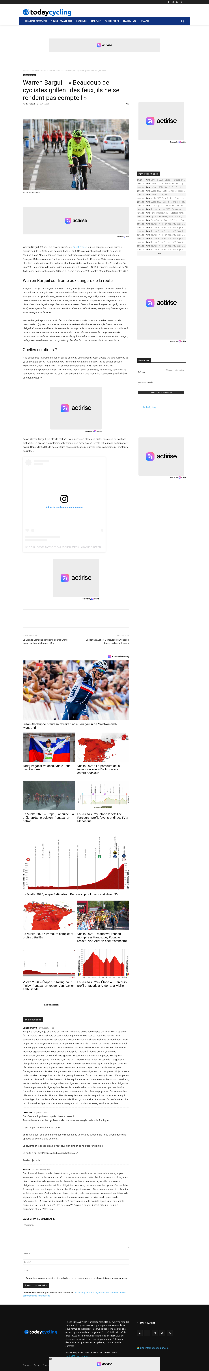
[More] (61, 111)
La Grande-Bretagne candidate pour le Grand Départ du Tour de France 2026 (45, 641)
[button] (182, 21)
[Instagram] (173, 2)
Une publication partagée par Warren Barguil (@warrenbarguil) (64, 547)
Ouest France (80, 247)
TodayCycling (149, 407)
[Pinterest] (40, 111)
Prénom (141, 372)
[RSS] (177, 2)
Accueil (26, 70)
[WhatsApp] (47, 111)
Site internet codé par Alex (154, 1347)
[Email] (54, 111)
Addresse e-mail (145, 382)
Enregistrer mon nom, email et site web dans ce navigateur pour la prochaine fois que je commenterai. (77, 1278)
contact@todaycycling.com (78, 1356)
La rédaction (32, 104)
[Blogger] (140, 1333)
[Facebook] (168, 2)
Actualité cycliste (39, 70)
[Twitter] (181, 2)
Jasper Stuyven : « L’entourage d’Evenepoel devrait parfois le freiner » (107, 641)
